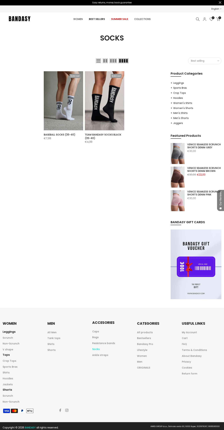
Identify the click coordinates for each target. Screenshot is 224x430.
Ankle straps (100, 355)
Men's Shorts (181, 118)
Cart (185, 338)
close (4, 2)
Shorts (51, 350)
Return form (189, 373)
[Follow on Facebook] (60, 410)
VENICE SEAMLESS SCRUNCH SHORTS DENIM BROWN (204, 170)
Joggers (178, 123)
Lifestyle (142, 350)
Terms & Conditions (194, 350)
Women (142, 356)
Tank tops (53, 338)
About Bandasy (192, 356)
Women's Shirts (182, 103)
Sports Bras (180, 88)
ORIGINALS (143, 367)
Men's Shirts (180, 113)
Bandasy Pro (145, 344)
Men (139, 361)
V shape (8, 349)
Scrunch (8, 338)
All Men (52, 332)
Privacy (186, 361)
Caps (95, 331)
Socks (96, 349)
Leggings (178, 83)
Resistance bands (103, 343)
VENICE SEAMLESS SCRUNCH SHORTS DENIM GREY (204, 146)
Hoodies (178, 98)
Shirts (6, 372)
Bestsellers (144, 338)
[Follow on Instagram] (66, 410)
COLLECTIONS (142, 19)
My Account (189, 332)
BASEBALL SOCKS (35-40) (59, 134)
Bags (95, 337)
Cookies (187, 367)
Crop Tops (179, 93)
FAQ (184, 344)
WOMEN (78, 19)
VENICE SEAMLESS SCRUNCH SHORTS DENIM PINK (204, 193)
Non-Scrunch (11, 343)
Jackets (8, 384)
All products (145, 332)
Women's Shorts (183, 108)
